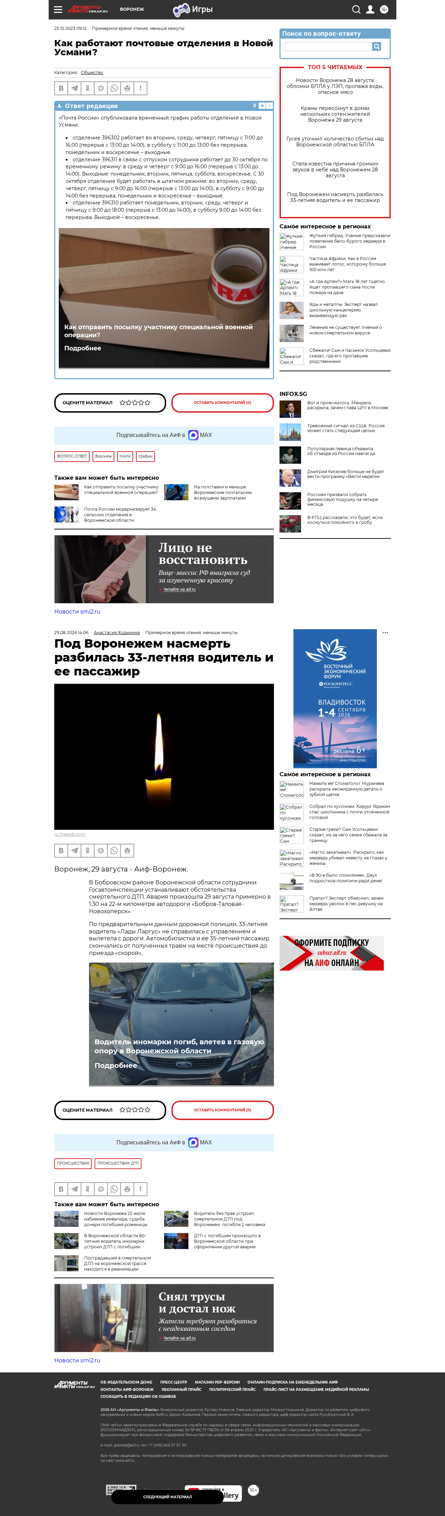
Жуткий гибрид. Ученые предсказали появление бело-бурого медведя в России (349, 241)
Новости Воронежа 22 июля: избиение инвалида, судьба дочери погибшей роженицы (115, 1219)
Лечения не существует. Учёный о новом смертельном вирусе (345, 330)
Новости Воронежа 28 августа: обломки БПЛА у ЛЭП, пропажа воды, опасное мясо (335, 86)
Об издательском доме (126, 1382)
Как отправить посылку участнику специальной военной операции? (158, 331)
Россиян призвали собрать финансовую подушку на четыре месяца (342, 499)
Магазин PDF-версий (217, 1382)
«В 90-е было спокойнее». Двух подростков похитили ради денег (346, 878)
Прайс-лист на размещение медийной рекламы (316, 1389)
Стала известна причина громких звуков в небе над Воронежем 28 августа (335, 170)
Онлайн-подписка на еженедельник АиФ (293, 1382)
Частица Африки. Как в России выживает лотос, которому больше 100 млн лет (347, 264)
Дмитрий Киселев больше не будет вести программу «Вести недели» (345, 474)
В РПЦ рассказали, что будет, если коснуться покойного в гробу (345, 520)
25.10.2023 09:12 (70, 28)
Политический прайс (232, 1389)
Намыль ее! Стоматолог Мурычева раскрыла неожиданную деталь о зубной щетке (346, 789)
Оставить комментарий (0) (222, 402)
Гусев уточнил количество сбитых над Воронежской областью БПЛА (335, 142)
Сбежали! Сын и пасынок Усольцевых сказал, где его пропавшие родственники (350, 356)
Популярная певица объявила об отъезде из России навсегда (341, 451)
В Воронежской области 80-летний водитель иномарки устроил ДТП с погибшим (115, 1241)
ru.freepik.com (69, 834)
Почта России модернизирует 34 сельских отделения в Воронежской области (120, 514)
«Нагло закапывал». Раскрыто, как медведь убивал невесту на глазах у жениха (348, 858)
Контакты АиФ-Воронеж (127, 1389)
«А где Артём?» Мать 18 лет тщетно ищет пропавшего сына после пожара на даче (347, 287)
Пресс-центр (173, 1382)
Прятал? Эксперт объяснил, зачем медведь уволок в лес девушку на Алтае (346, 903)
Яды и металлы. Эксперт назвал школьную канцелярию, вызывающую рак (343, 310)
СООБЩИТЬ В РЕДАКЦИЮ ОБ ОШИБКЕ (138, 1396)
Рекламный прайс (181, 1389)
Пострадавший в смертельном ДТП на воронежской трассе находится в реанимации (117, 1263)
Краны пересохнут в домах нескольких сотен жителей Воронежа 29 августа (335, 114)
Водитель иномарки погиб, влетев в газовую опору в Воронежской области (179, 1046)
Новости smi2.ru (77, 611)
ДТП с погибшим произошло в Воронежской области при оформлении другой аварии (227, 1241)
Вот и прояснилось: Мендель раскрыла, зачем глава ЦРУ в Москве (347, 405)
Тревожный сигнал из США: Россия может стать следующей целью (346, 428)
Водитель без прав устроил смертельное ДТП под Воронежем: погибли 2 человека (229, 1219)
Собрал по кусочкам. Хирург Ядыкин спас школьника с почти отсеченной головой (349, 812)
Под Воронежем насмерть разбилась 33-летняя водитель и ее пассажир (335, 197)
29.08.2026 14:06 (71, 632)
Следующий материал (167, 1497)
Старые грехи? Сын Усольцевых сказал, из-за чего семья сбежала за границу (348, 835)
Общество (92, 72)
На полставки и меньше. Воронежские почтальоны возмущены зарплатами (223, 492)
